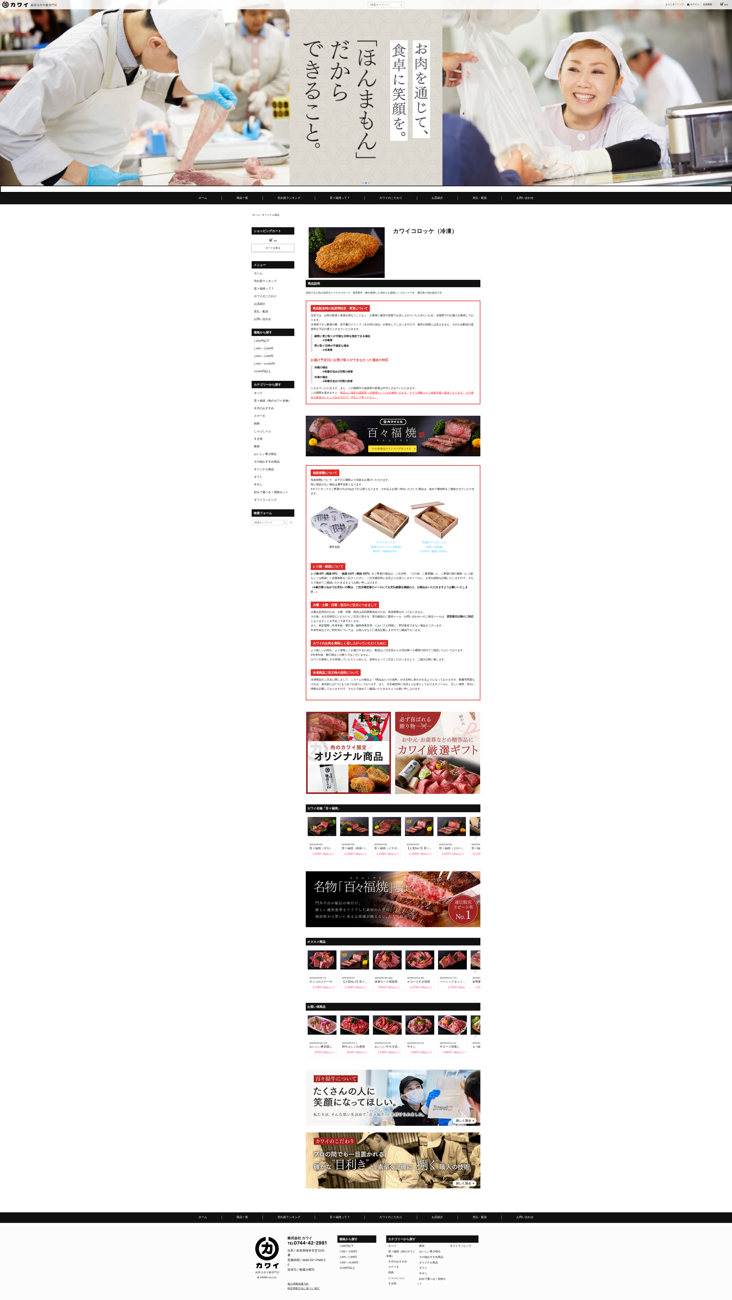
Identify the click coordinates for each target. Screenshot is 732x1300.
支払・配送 (480, 198)
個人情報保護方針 (298, 1283)
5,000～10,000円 (264, 363)
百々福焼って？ (340, 198)
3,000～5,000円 (263, 356)
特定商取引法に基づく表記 (303, 1288)
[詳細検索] (291, 523)
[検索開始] (401, 5)
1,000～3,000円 (263, 348)
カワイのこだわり (390, 198)
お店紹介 (437, 198)
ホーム (202, 198)
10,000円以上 (262, 371)
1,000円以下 (261, 340)
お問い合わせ (525, 198)
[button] (363, 183)
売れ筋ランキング (289, 198)
